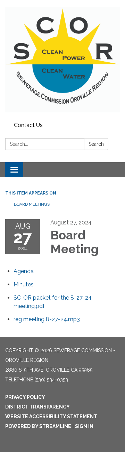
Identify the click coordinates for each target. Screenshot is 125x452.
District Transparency (37, 407)
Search (96, 144)
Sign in (84, 426)
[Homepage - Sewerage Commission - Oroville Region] (62, 59)
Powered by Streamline (38, 426)
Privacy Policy (25, 397)
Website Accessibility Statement (51, 416)
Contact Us (28, 125)
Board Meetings (32, 204)
